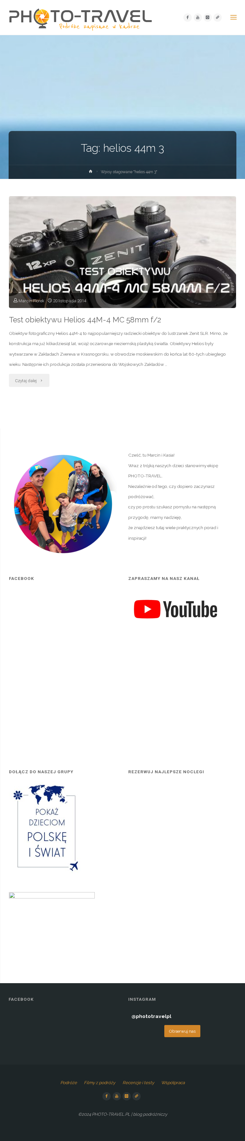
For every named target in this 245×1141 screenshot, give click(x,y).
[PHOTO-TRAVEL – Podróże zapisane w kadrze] (80, 17)
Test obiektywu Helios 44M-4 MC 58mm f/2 (85, 319)
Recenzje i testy (138, 1082)
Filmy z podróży (99, 1082)
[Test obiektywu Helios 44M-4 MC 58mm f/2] (122, 273)
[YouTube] (198, 17)
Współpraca (173, 1082)
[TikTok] (217, 17)
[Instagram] (208, 17)
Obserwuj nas (182, 1031)
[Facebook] (187, 17)
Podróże (68, 1082)
